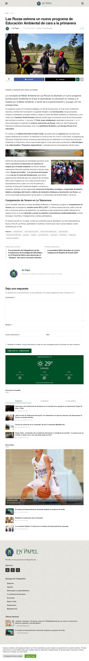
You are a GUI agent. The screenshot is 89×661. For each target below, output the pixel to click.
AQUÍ (25, 652)
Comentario (10, 297)
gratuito (26, 235)
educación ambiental (14, 235)
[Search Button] (82, 3)
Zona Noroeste (47, 28)
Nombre (9, 325)
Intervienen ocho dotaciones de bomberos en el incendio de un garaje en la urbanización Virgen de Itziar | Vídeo (48, 407)
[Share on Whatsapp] (78, 79)
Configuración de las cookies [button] (13, 656)
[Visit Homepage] (44, 3)
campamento (17, 231)
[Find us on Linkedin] (7, 570)
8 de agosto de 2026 (14, 503)
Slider (12, 13)
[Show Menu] (6, 3)
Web (47, 334)
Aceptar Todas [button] (30, 656)
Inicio (7, 13)
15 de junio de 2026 (22, 529)
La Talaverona (43, 235)
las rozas (54, 235)
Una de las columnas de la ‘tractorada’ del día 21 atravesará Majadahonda (40, 424)
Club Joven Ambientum (48, 231)
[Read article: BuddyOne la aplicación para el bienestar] (9, 520)
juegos (33, 235)
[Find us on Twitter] (13, 570)
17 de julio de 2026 (22, 512)
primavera (63, 235)
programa (72, 235)
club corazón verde (31, 231)
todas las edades (12, 238)
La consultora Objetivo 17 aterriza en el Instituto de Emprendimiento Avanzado (41, 526)
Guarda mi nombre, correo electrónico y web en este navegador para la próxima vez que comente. (44, 344)
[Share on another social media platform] (82, 79)
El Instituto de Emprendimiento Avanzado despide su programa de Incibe (40, 509)
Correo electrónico (13, 334)
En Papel (16, 28)
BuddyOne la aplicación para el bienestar (29, 518)
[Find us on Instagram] (18, 570)
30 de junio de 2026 (22, 520)
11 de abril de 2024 (29, 28)
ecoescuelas (63, 231)
